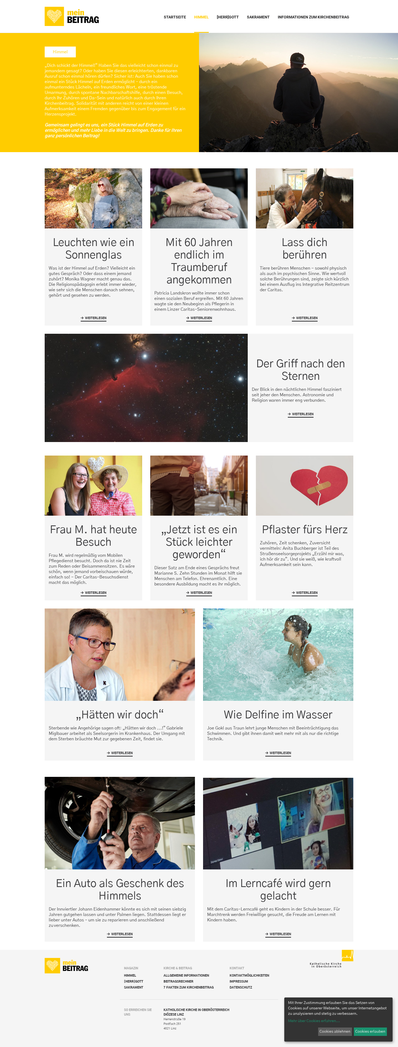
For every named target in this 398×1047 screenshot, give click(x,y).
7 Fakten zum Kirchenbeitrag (189, 987)
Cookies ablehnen (334, 1031)
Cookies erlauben (370, 1031)
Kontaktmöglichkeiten (249, 975)
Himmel (130, 975)
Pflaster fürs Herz (305, 530)
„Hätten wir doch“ (120, 715)
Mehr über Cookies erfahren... (314, 1021)
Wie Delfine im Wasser (278, 715)
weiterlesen (93, 319)
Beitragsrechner (178, 981)
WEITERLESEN (93, 593)
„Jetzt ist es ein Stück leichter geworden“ (199, 542)
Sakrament (133, 987)
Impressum (239, 981)
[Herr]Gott (133, 981)
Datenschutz (241, 987)
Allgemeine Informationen (186, 975)
